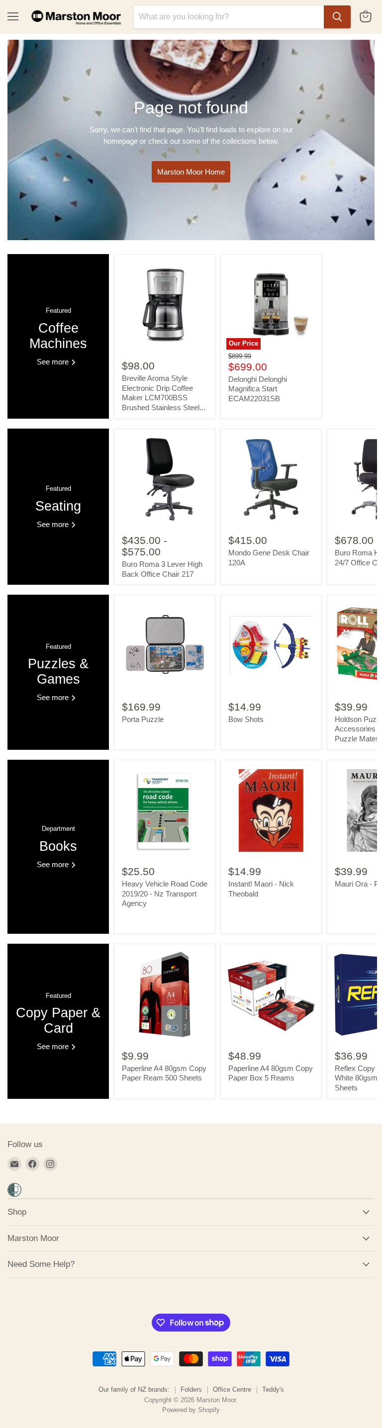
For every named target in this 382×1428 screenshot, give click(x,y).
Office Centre (232, 1389)
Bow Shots (246, 719)
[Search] (337, 16)
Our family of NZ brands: (134, 1389)
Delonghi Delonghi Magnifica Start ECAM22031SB (257, 389)
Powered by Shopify (191, 1410)
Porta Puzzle (143, 719)
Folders (191, 1389)
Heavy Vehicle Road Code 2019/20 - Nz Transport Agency (164, 893)
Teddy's (273, 1389)
